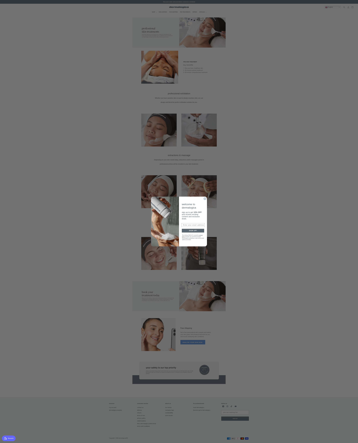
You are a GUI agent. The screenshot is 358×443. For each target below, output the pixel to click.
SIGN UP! (193, 230)
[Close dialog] (205, 199)
